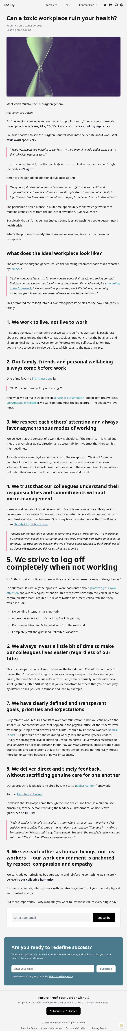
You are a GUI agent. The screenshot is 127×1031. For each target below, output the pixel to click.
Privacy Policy (99, 1028)
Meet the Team (29, 1028)
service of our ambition (69, 398)
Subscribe (104, 917)
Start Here (51, 5)
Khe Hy (9, 5)
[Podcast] (121, 5)
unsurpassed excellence (22, 402)
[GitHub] (116, 5)
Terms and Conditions (77, 1028)
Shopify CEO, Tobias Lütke (31, 524)
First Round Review (29, 794)
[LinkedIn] (110, 5)
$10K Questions (42, 378)
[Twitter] (105, 5)
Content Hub (86, 5)
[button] (121, 1025)
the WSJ (15, 269)
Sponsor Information (51, 1028)
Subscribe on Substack (63, 1011)
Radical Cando (84, 785)
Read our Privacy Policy (61, 976)
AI (67, 5)
